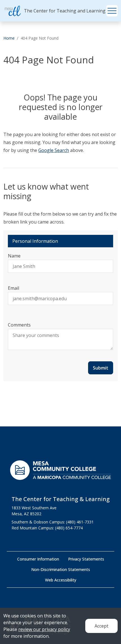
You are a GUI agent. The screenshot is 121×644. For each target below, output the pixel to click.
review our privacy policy (44, 629)
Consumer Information (38, 559)
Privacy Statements (86, 559)
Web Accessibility (60, 580)
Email (13, 288)
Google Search (53, 150)
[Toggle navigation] (112, 10)
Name (14, 256)
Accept (101, 626)
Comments (19, 325)
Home (9, 38)
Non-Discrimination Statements (60, 569)
